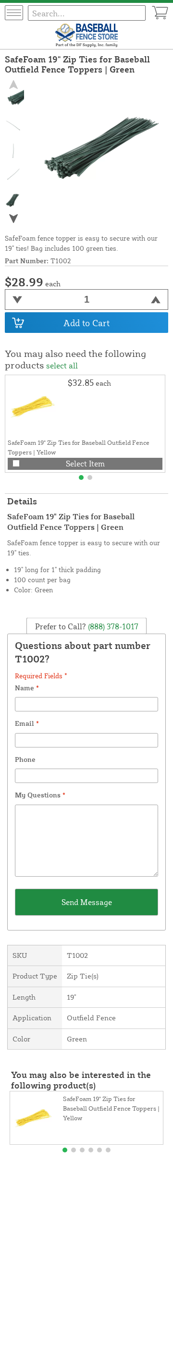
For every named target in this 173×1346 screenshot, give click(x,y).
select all (62, 365)
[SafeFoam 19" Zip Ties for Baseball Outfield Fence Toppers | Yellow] (36, 406)
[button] (13, 218)
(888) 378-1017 (112, 626)
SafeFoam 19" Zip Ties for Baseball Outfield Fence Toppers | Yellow (111, 1108)
